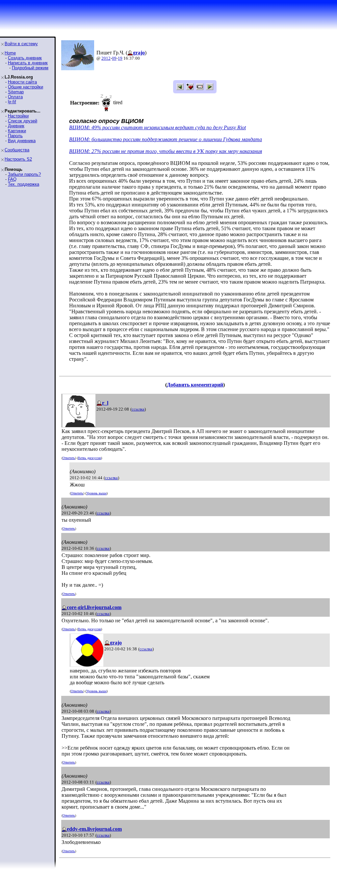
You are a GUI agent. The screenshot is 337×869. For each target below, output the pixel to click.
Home (10, 52)
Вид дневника (22, 140)
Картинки (17, 130)
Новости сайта (22, 81)
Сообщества (17, 149)
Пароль (15, 135)
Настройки (18, 115)
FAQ (12, 179)
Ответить (69, 458)
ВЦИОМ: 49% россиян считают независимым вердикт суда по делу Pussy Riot (157, 127)
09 (114, 58)
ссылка (138, 409)
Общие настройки (25, 86)
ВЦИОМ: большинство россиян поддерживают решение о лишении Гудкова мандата (165, 139)
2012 (106, 58)
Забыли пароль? (24, 174)
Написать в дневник (28, 62)
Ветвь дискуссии (89, 458)
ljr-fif (12, 101)
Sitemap (16, 91)
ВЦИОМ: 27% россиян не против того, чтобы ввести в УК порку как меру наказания (165, 151)
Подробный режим (30, 67)
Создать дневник (25, 57)
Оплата (15, 96)
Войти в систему (21, 43)
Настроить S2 (18, 159)
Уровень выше (96, 493)
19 (120, 58)
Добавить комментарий (195, 385)
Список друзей (22, 120)
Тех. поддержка (23, 184)
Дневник (16, 125)
